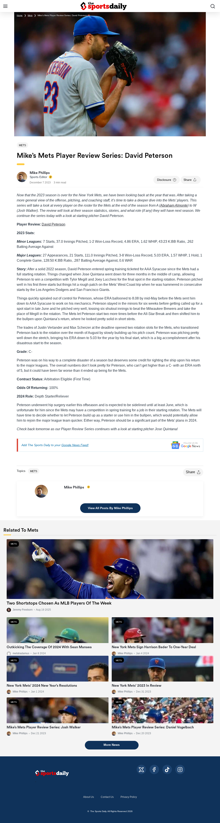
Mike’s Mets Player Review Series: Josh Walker (44, 727)
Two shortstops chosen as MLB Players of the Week (59, 603)
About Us (88, 796)
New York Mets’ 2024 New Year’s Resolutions (42, 685)
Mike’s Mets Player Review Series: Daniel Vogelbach (153, 727)
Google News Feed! (75, 445)
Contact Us (107, 796)
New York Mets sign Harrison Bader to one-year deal (154, 647)
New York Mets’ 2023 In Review (136, 685)
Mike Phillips (125, 653)
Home (20, 15)
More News (112, 744)
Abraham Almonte (174, 205)
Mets (30, 15)
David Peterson (53, 224)
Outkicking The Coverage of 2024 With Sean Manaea (49, 647)
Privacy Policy (129, 796)
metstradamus (21, 653)
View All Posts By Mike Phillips (110, 508)
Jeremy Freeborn (23, 609)
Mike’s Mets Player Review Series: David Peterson (62, 15)
